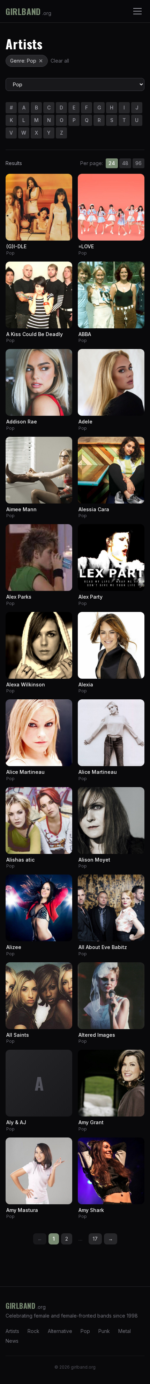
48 (125, 163)
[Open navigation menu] (137, 11)
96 (138, 163)
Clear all (60, 61)
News (12, 1341)
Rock (33, 1331)
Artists (12, 1331)
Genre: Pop (23, 61)
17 (95, 1239)
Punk (104, 1331)
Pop (85, 1331)
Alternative (60, 1331)
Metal (124, 1331)
